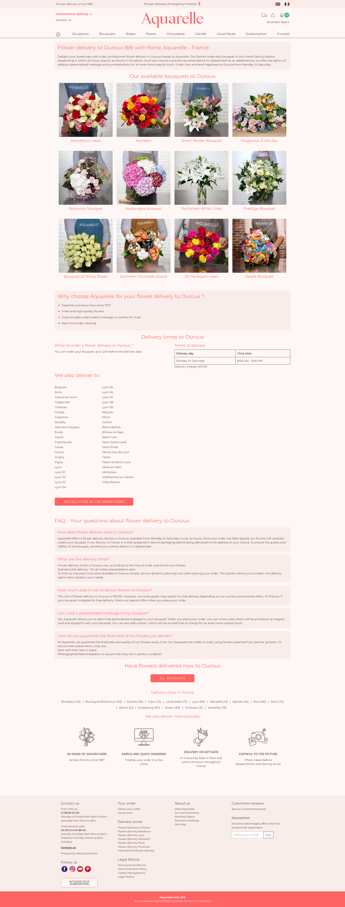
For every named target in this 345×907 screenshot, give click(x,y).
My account (125, 812)
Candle (200, 34)
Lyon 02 (60, 477)
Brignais (60, 387)
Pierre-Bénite (111, 427)
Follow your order (129, 809)
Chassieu (61, 407)
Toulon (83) (172, 707)
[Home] (59, 34)
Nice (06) (260, 701)
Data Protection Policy (132, 868)
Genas (59, 447)
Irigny (59, 462)
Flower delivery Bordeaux (134, 831)
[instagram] (72, 869)
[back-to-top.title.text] (340, 868)
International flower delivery (136, 850)
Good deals (226, 34)
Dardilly (60, 422)
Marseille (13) (219, 701)
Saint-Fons (109, 437)
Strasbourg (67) (149, 707)
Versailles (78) (217, 707)
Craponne (61, 417)
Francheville (63, 442)
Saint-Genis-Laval (114, 442)
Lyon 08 (107, 402)
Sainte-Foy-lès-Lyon (116, 452)
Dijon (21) (154, 701)
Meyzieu (107, 412)
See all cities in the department (94, 501)
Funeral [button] (283, 34)
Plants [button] (151, 34)
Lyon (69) (198, 701)
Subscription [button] (256, 34)
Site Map (180, 824)
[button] (271, 15)
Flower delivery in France (134, 827)
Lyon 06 (107, 392)
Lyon (58, 467)
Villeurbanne (111, 482)
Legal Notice (126, 876)
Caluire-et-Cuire (66, 397)
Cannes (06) (135, 701)
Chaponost (62, 402)
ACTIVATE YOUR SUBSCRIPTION (79, 882)
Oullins (107, 422)
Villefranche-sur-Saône (117, 477)
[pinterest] (88, 869)
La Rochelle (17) (176, 701)
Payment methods (187, 820)
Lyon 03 (60, 482)
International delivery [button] (72, 14)
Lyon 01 (60, 472)
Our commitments (187, 812)
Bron (58, 392)
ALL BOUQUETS (172, 678)
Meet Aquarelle (185, 809)
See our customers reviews (249, 809)
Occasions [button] (80, 34)
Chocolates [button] (176, 34)
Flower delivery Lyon (131, 835)
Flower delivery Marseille (134, 838)
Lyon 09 (107, 407)
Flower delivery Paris (131, 842)
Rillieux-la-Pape (112, 432)
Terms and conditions (132, 865)
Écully (59, 432)
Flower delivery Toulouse (134, 846)
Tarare (106, 457)
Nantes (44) (241, 701)
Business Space (278, 22)
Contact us (63, 20)
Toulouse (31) (194, 707)
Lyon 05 (107, 387)
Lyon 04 (60, 487)
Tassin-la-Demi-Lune (116, 462)
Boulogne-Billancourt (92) (103, 701)
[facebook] (64, 869)
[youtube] (80, 869)
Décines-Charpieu (67, 427)
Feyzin (59, 437)
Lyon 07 (107, 397)
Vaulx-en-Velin (112, 467)
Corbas (59, 412)
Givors (59, 452)
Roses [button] (131, 34)
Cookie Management (131, 872)
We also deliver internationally (172, 716)
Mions (106, 417)
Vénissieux (109, 472)
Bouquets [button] (107, 34)
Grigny (59, 457)
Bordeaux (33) (71, 701)
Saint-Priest (110, 447)
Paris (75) (277, 701)
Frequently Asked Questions (79, 853)
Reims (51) (126, 707)
